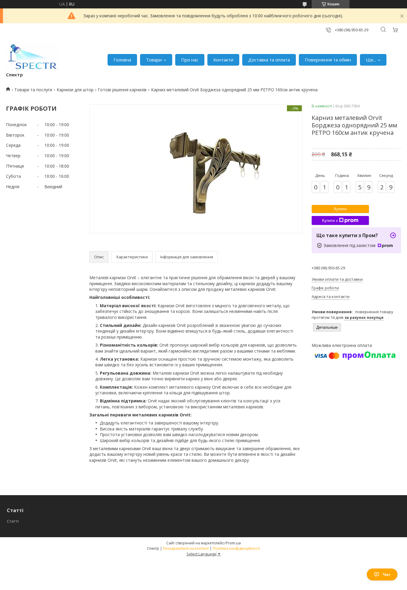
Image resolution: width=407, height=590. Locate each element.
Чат (386, 574)
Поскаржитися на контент (186, 548)
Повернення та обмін (328, 60)
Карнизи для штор (75, 89)
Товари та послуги (33, 89)
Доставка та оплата (269, 60)
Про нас (189, 60)
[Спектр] (32, 57)
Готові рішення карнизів (122, 89)
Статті (13, 521)
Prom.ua (233, 543)
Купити (340, 209)
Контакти (223, 60)
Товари (154, 60)
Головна (122, 60)
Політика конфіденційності (236, 548)
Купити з (330, 220)
